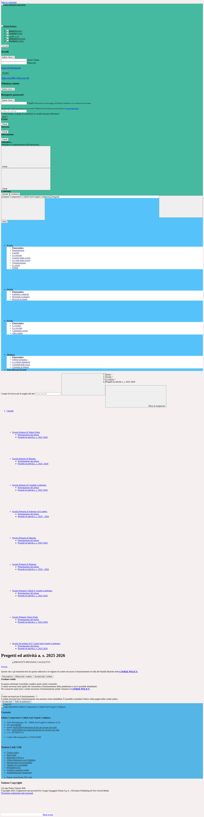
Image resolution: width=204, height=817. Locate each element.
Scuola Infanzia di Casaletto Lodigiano (29, 485)
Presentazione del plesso (28, 435)
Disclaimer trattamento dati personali (17, 793)
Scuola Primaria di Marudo (24, 538)
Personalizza (7, 677)
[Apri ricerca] (181, 207)
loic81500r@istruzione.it (35, 727)
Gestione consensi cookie (18, 770)
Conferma (15, 194)
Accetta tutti (43, 677)
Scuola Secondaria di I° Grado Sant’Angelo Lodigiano (36, 643)
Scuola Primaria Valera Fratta (25, 617)
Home (108, 374)
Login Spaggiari (72, 108)
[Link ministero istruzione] (13, 5)
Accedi (5, 46)
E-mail (30, 103)
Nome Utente (33, 60)
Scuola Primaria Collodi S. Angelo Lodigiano (32, 591)
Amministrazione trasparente (19, 772)
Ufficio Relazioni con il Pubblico (21, 760)
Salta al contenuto (9, 2)
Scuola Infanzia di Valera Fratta (26, 432)
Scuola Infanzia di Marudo (24, 458)
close (4, 222)
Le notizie (109, 379)
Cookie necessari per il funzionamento (18, 696)
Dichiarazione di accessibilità (19, 762)
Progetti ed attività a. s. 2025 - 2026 (33, 516)
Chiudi (4, 124)
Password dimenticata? (11, 68)
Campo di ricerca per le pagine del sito (18, 393)
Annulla (5, 194)
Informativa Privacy (15, 757)
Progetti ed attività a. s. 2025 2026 (33, 437)
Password (31, 63)
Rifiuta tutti (23, 677)
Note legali (11, 755)
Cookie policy (13, 752)
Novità (108, 377)
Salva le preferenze (22, 702)
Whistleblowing (14, 767)
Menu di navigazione (156, 406)
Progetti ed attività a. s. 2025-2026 (33, 622)
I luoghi (10, 411)
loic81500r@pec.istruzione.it (35, 730)
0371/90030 (16, 725)
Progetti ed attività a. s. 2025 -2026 (33, 463)
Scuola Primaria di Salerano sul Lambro (30, 511)
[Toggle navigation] (23, 209)
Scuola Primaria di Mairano (24, 564)
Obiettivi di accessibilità (17, 765)
